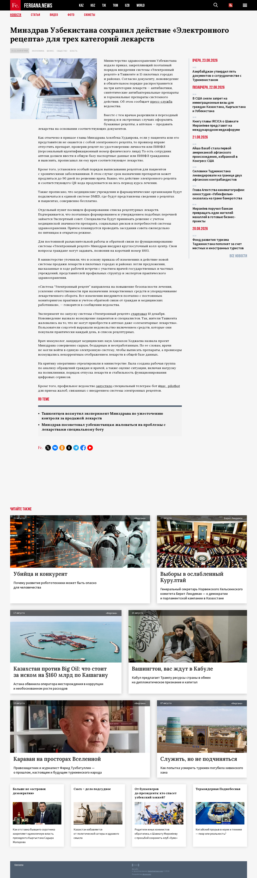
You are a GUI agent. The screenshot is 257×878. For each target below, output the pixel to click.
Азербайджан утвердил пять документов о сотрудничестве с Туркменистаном (216, 75)
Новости (15, 15)
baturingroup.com (155, 871)
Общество (62, 50)
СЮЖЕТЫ (89, 15)
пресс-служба (161, 102)
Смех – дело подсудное (92, 789)
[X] (48, 448)
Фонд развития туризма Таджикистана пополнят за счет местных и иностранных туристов (218, 244)
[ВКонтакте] (55, 448)
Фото (71, 15)
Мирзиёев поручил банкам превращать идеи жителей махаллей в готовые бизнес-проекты (213, 214)
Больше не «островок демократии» (29, 791)
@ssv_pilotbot (169, 386)
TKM (115, 5)
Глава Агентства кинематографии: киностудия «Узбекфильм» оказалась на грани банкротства (218, 194)
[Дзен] (69, 448)
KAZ (81, 5)
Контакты (19, 864)
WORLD (141, 5)
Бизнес (50, 50)
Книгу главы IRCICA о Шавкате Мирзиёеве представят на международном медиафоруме (216, 125)
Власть (73, 50)
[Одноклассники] (62, 448)
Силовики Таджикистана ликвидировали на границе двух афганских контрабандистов (217, 175)
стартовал (139, 314)
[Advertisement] (128, 480)
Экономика (38, 50)
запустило (104, 386)
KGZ (93, 5)
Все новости (238, 256)
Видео (54, 15)
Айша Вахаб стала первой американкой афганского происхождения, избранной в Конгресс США (215, 154)
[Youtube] (90, 448)
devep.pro (146, 874)
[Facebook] (83, 448)
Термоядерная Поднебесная (218, 789)
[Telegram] (76, 448)
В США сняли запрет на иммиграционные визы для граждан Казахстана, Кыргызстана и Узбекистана (219, 104)
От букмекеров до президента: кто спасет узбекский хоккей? (156, 793)
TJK (104, 5)
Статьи (35, 15)
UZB (127, 5)
